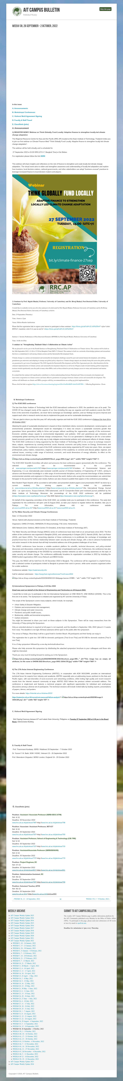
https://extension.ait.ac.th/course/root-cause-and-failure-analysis (36, 697)
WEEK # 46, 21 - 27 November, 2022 (26, 1049)
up (60, 899)
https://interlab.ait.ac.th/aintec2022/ (39, 693)
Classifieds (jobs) (21, 124)
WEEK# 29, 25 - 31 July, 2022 (23, 1008)
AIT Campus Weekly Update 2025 (22, 915)
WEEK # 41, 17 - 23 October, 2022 (25, 1036)
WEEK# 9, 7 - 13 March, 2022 (23, 961)
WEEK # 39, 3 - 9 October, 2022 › (98, 899)
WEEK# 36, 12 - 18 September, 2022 (26, 1026)
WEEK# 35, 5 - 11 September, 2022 (25, 1024)
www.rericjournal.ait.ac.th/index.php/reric (30, 488)
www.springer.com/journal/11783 (28, 468)
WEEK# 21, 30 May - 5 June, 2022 (25, 988)
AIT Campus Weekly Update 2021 (22, 938)
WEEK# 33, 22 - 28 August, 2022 (24, 1019)
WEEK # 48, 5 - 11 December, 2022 (25, 1054)
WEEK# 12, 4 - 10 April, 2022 (23, 968)
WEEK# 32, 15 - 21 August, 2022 (24, 1016)
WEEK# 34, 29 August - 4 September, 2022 (28, 1021)
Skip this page (105, 9)
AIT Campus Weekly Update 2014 (22, 920)
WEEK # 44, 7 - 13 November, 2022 (25, 1044)
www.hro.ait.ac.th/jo (19, 894)
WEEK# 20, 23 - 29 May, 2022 (23, 986)
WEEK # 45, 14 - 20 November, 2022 (26, 1046)
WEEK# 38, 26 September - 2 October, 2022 (28, 1029)
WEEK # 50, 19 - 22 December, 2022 (26, 1059)
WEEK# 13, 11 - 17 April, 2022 (24, 971)
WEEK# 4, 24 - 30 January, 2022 (24, 948)
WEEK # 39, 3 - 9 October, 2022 (24, 1031)
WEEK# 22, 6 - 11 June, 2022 (23, 991)
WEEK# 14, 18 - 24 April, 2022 (24, 973)
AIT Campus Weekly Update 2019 (22, 933)
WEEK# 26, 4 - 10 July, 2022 (23, 1001)
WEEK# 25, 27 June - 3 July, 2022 (25, 998)
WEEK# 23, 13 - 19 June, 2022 (23, 993)
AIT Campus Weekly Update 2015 (22, 923)
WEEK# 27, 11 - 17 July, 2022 (23, 1003)
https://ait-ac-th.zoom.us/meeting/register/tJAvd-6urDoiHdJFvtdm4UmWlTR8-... (59, 384)
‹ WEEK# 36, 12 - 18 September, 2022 (26, 899)
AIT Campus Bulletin (41, 10)
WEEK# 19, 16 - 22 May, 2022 (23, 983)
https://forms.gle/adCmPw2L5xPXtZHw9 (86, 326)
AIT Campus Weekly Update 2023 (22, 1061)
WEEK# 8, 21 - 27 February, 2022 (25, 958)
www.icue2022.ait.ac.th (66, 508)
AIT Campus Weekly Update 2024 (22, 1064)
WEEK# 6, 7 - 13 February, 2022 (24, 953)
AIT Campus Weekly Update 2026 (22, 918)
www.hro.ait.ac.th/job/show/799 (24, 882)
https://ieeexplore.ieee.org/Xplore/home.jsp (30, 496)
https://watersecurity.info (37, 570)
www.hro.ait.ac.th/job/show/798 (24, 823)
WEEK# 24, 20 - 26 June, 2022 (23, 996)
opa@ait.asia (81, 923)
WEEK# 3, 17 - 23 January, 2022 (24, 945)
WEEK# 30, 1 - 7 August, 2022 (24, 1011)
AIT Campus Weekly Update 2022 (22, 940)
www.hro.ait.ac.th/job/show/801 (24, 870)
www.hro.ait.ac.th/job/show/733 (24, 846)
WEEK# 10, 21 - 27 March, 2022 (24, 963)
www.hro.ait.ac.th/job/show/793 (24, 834)
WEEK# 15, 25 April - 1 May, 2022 (25, 976)
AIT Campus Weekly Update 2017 (22, 928)
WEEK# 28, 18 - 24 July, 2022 (23, 1006)
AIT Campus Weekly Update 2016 (22, 925)
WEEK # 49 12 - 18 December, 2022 (25, 1056)
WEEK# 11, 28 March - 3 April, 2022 (26, 966)
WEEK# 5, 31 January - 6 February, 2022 (27, 951)
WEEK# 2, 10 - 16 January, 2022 (24, 943)
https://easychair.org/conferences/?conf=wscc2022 (54, 574)
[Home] (17, 15)
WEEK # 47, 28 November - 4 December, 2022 (29, 1051)
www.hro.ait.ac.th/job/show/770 (24, 858)
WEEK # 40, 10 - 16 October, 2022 (25, 1034)
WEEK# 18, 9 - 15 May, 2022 (23, 981)
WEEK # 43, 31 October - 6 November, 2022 (28, 1041)
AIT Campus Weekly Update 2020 (22, 935)
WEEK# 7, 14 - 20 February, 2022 (25, 956)
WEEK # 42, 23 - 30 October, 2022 (25, 1039)
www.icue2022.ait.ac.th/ (23, 508)
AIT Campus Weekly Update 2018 (22, 930)
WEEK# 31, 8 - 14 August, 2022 (24, 1014)
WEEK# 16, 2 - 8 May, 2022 (23, 978)
